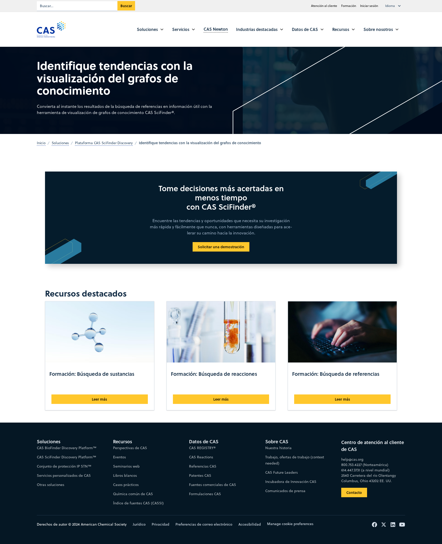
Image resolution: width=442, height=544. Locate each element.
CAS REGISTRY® (202, 447)
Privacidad (160, 524)
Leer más (99, 399)
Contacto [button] (354, 492)
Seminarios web (126, 466)
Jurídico (139, 524)
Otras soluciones (50, 484)
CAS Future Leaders (281, 472)
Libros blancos (125, 475)
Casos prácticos (126, 484)
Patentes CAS (200, 475)
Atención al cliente (324, 6)
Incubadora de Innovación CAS (290, 481)
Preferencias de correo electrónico (203, 524)
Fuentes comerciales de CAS (212, 484)
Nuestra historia (278, 447)
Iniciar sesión (369, 6)
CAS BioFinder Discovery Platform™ (66, 447)
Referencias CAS (202, 466)
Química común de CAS (133, 493)
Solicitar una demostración (221, 247)
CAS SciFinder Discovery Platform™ (66, 457)
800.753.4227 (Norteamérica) (364, 464)
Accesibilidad (249, 524)
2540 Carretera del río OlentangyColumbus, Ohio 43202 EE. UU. (368, 478)
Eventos (119, 457)
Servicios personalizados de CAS (64, 475)
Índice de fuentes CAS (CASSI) (138, 503)
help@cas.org (352, 459)
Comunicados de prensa (285, 490)
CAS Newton (216, 29)
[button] (394, 6)
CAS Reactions (201, 457)
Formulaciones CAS (205, 493)
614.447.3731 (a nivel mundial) (365, 470)
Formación (348, 6)
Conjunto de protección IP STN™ (64, 466)
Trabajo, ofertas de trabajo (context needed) (294, 460)
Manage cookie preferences (290, 523)
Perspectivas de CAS (130, 447)
